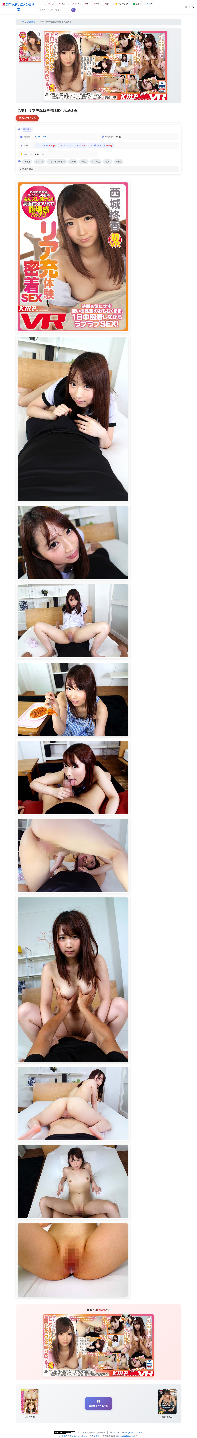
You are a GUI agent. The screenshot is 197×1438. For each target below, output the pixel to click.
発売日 (138, 4)
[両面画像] (105, 65)
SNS (151, 4)
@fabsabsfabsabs (125, 1436)
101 (75, 4)
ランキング (123, 4)
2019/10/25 (40, 136)
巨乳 (108, 4)
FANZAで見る (29, 118)
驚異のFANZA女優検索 (19, 7)
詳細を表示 (27, 169)
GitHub (139, 1432)
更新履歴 (95, 1436)
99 (53, 4)
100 (97, 4)
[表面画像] (30, 46)
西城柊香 (31, 22)
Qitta (114, 1432)
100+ (64, 4)
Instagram (128, 1432)
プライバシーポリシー (79, 1436)
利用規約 (63, 1436)
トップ (21, 22)
